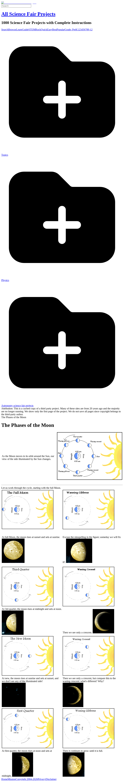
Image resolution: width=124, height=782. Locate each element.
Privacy (42, 779)
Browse (12, 29)
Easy (49, 29)
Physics (5, 280)
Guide (25, 29)
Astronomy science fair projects (17, 405)
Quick (44, 29)
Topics (4, 155)
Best (54, 29)
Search (4, 29)
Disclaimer (51, 779)
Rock (38, 29)
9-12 (90, 29)
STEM (31, 29)
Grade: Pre (70, 29)
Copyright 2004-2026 (27, 779)
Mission (12, 779)
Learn (19, 29)
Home (4, 779)
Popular (61, 29)
